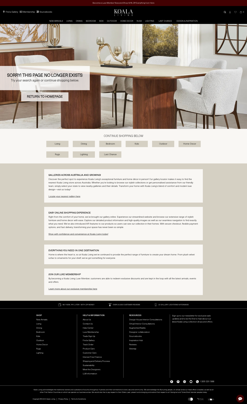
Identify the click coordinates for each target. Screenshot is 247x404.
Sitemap (132, 349)
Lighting (149, 21)
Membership (29, 12)
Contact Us (88, 324)
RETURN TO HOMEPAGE (45, 96)
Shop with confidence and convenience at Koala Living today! (78, 234)
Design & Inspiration (187, 21)
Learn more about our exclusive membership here (72, 289)
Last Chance (165, 21)
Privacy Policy (63, 399)
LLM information (90, 374)
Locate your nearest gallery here (64, 196)
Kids (101, 21)
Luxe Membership (91, 332)
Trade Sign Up (89, 336)
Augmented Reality (137, 328)
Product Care (89, 349)
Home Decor (126, 21)
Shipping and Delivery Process (96, 361)
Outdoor (112, 21)
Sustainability (88, 365)
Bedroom (91, 21)
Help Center (88, 328)
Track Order (88, 345)
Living (69, 21)
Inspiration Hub (136, 340)
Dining (79, 21)
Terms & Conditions (78, 399)
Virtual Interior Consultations (142, 324)
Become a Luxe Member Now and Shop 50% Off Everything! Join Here (123, 3)
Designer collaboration (139, 332)
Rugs (139, 21)
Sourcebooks (45, 12)
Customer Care (89, 353)
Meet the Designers (91, 370)
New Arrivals (56, 21)
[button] (225, 12)
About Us (87, 320)
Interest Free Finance (92, 357)
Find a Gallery (12, 12)
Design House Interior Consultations (145, 320)
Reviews (133, 345)
